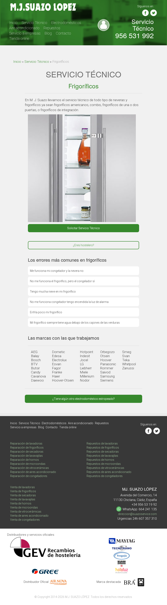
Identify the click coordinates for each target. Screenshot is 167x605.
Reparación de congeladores (28, 476)
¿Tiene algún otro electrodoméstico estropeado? (83, 398)
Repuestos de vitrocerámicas (105, 467)
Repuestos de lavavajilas (102, 455)
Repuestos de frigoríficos (103, 447)
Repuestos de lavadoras (102, 443)
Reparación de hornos (24, 459)
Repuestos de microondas (104, 463)
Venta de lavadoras (22, 487)
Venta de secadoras (23, 495)
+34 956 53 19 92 (144, 504)
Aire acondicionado (24, 28)
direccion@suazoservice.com (137, 514)
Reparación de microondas (27, 463)
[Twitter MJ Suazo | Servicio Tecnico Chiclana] (153, 13)
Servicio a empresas (25, 33)
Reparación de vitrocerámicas (29, 467)
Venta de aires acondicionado (29, 515)
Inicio (13, 23)
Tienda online (19, 38)
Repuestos (52, 28)
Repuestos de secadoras (103, 451)
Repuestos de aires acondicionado (109, 472)
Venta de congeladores (25, 519)
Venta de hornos (20, 503)
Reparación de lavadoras (26, 443)
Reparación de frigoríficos (27, 447)
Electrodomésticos (66, 23)
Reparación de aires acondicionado (33, 472)
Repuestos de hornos (100, 459)
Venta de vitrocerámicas (25, 511)
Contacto (63, 33)
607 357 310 (148, 518)
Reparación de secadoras (26, 451)
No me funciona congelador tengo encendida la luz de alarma (69, 302)
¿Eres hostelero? (83, 245)
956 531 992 (134, 35)
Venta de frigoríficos (23, 491)
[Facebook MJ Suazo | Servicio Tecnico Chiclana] (145, 13)
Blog (48, 33)
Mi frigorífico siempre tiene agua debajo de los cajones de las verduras (75, 322)
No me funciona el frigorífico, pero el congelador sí (62, 281)
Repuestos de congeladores (105, 476)
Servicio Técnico (34, 23)
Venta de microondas (24, 507)
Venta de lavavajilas (22, 499)
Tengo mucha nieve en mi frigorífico (53, 291)
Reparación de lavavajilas (26, 455)
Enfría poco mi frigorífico (46, 312)
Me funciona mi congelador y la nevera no (57, 270)
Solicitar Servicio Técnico (83, 228)
